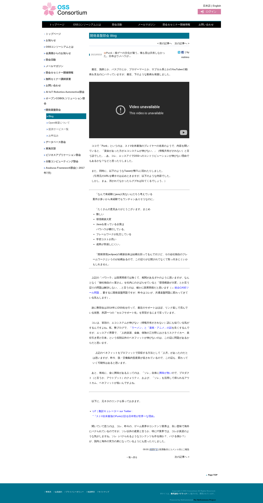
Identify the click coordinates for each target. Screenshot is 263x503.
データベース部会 (56, 142)
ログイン (209, 11)
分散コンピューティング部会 (62, 161)
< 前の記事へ (164, 43)
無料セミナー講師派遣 (58, 79)
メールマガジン (146, 24)
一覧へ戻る (131, 457)
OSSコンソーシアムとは (87, 24)
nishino (185, 57)
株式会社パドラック (179, 494)
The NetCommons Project (204, 500)
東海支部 (51, 148)
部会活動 (117, 24)
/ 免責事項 (90, 492)
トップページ (56, 24)
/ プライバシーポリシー (74, 492)
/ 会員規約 (58, 492)
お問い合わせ (206, 24)
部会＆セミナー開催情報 (176, 24)
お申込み (53, 135)
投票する (153, 450)
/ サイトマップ (103, 492)
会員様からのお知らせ (58, 53)
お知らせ (51, 40)
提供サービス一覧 (58, 129)
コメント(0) (175, 449)
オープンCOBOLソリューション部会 (64, 101)
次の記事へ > (182, 43)
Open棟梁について (59, 122)
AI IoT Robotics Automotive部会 (65, 91)
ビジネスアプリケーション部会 (63, 154)
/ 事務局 (48, 492)
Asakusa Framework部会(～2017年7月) (64, 170)
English (217, 5)
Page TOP (212, 475)
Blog (50, 116)
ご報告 (186, 449)
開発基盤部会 (53, 109)
